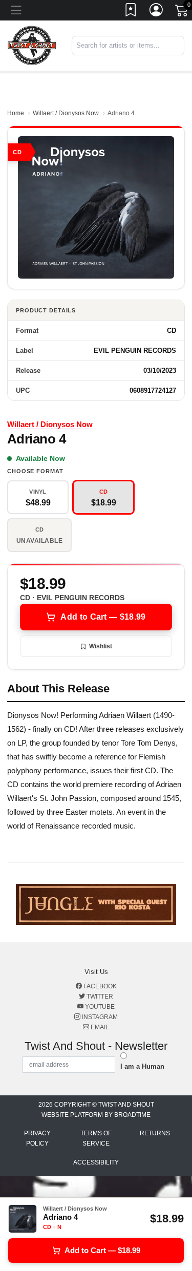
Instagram (99, 1017)
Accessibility (96, 1162)
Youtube (99, 1006)
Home (15, 113)
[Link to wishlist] (131, 12)
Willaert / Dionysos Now (66, 113)
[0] (182, 12)
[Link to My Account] (157, 12)
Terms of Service (96, 1138)
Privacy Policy (37, 1138)
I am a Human (142, 1066)
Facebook (99, 986)
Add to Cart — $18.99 (102, 616)
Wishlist (100, 646)
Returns (155, 1133)
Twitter (99, 996)
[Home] (32, 45)
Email (99, 1027)
